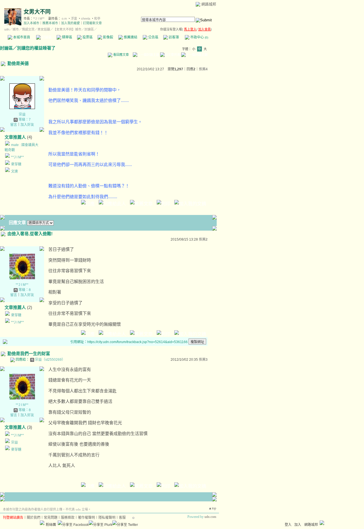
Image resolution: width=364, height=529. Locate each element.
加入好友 (27, 125)
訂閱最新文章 (92, 23)
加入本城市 (31, 23)
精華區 (66, 37)
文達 (14, 171)
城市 (16, 29)
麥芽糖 (16, 164)
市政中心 (198, 37)
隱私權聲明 (106, 518)
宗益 (22, 114)
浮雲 (74, 18)
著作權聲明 (86, 518)
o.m (64, 18)
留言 (13, 125)
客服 (122, 518)
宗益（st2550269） (50, 360)
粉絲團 (51, 525)
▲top (212, 508)
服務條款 (68, 518)
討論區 (46, 37)
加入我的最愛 (70, 23)
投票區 (87, 37)
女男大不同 (37, 12)
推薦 (203, 69)
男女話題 (44, 29)
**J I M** (38, 18)
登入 (288, 525)
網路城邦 (208, 4)
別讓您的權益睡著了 (36, 48)
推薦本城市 (50, 23)
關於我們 (33, 518)
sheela (85, 18)
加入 (297, 525)
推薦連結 (130, 37)
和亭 (97, 18)
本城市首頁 (21, 37)
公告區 (152, 37)
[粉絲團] (42, 522)
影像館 (107, 37)
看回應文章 (120, 54)
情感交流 (28, 29)
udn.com (210, 517)
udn (6, 29)
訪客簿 (173, 37)
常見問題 (50, 518)
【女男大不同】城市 (67, 29)
